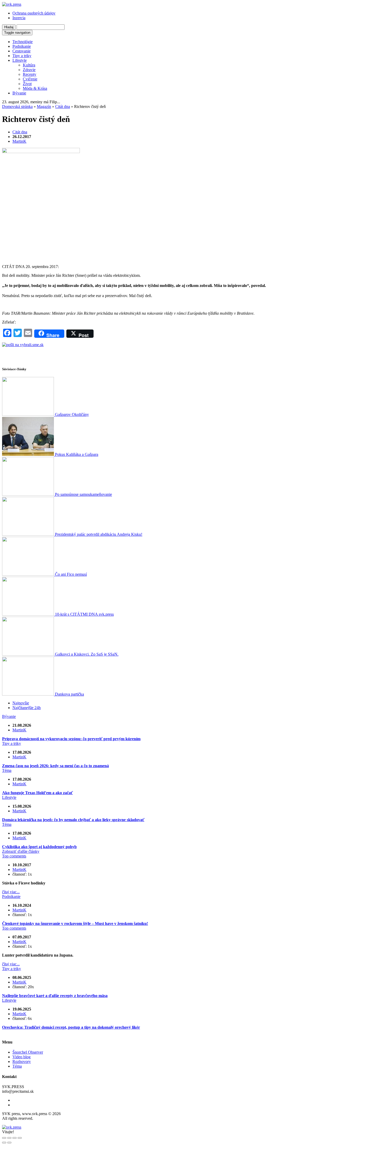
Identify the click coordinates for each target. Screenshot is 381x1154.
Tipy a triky (21, 55)
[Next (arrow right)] (9, 1142)
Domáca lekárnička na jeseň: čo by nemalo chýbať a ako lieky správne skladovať (73, 820)
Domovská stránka (17, 106)
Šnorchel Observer (27, 1052)
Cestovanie (21, 51)
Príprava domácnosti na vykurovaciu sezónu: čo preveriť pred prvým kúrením (71, 739)
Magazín (44, 106)
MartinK (19, 141)
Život (27, 83)
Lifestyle (19, 60)
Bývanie (19, 93)
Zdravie (29, 69)
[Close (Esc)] (4, 1138)
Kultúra (29, 65)
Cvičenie (30, 79)
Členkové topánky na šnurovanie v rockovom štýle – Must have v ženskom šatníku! (75, 923)
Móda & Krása (35, 88)
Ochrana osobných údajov (33, 13)
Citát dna (62, 106)
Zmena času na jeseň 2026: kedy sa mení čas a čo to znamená (55, 766)
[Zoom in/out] (20, 1138)
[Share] (9, 1138)
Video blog (21, 1057)
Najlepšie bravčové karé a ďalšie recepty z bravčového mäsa (55, 995)
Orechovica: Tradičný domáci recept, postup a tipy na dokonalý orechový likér (71, 1027)
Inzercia (18, 18)
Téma (6, 770)
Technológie (22, 41)
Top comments (14, 856)
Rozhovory (21, 1061)
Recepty (29, 74)
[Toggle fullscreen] (14, 1138)
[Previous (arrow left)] (4, 1142)
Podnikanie (21, 46)
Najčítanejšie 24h (26, 707)
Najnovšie (20, 703)
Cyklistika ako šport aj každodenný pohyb (39, 846)
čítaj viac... (11, 892)
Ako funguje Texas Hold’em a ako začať (37, 793)
